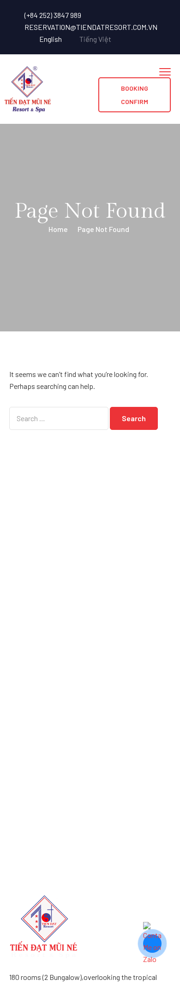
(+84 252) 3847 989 (52, 15)
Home (58, 229)
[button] (134, 94)
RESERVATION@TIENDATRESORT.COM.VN (90, 27)
